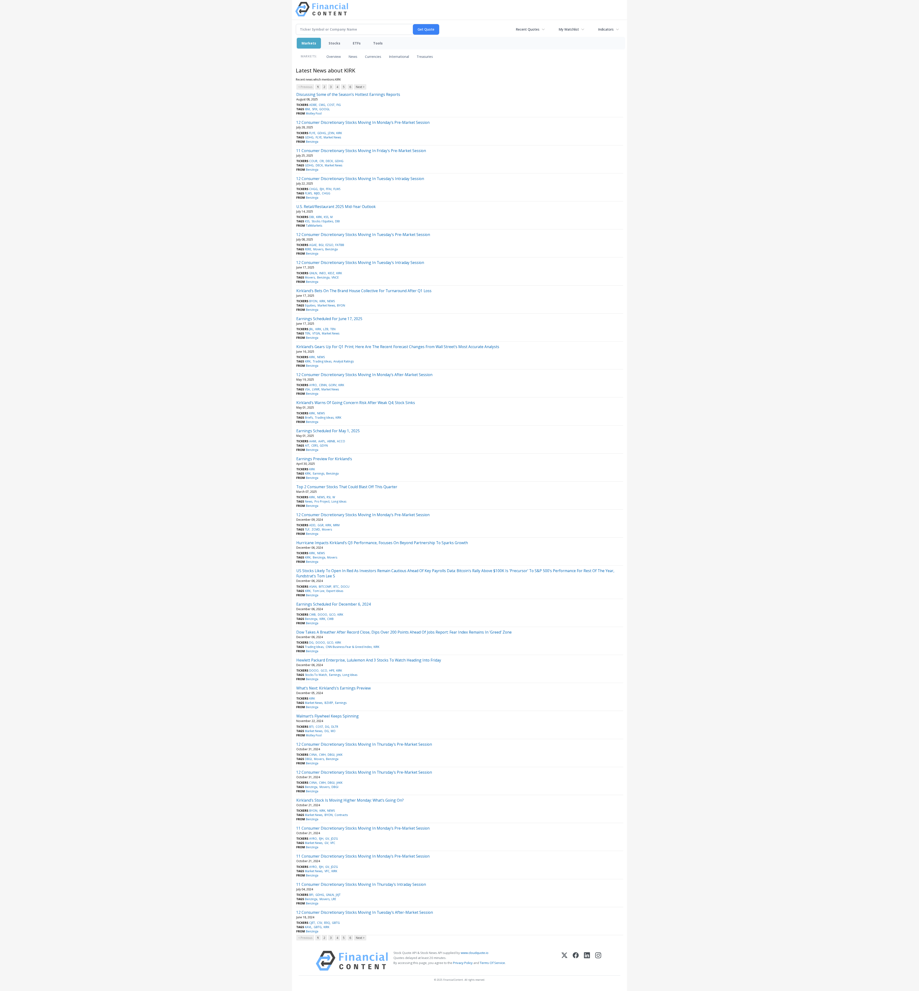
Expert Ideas (334, 591)
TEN (333, 329)
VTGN (316, 333)
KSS (326, 217)
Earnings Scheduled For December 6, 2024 (333, 604)
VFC (332, 843)
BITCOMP (325, 587)
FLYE (312, 133)
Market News (332, 137)
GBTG (336, 923)
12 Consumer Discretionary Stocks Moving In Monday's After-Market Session (364, 374)
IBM (307, 109)
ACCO (341, 441)
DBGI (331, 755)
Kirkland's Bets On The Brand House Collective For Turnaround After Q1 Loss (363, 290)
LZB (325, 329)
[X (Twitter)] (564, 960)
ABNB (331, 441)
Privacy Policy (463, 963)
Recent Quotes (527, 29)
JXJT (338, 895)
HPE (331, 670)
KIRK (339, 133)
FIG (338, 105)
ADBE (313, 105)
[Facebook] (576, 960)
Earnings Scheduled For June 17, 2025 (329, 318)
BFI (311, 895)
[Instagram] (598, 960)
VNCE (335, 277)
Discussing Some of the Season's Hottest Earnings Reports (348, 94)
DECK (329, 161)
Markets (309, 43)
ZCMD (316, 529)
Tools (378, 43)
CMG (322, 105)
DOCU (345, 587)
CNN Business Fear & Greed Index (349, 647)
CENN (323, 385)
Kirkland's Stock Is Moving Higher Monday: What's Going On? (350, 800)
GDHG (321, 133)
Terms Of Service (492, 963)
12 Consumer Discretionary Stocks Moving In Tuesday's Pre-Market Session (363, 234)
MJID (317, 193)
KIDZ (331, 273)
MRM (336, 525)
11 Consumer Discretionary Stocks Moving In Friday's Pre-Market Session (361, 150)
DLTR (334, 727)
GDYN (324, 445)
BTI (311, 727)
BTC (336, 587)
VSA (307, 389)
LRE (333, 899)
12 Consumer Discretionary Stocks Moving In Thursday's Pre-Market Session (364, 744)
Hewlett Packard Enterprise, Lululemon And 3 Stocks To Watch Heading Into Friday (368, 660)
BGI (321, 245)
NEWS (331, 301)
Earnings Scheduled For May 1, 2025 (328, 430)
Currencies (373, 56)
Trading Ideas (322, 361)
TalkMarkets (314, 226)
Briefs (309, 418)
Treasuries (425, 56)
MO (333, 731)
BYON (313, 301)
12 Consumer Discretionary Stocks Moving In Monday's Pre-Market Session (363, 122)
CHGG (313, 189)
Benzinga (312, 142)
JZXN (331, 133)
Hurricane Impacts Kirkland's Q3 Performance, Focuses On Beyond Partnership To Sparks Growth (382, 542)
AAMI (312, 441)
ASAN (313, 587)
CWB (312, 615)
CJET (312, 923)
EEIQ (327, 923)
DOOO (322, 615)
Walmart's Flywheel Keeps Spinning (327, 716)
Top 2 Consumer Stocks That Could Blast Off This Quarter (346, 486)
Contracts (341, 815)
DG (311, 643)
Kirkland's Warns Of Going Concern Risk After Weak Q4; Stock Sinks (355, 402)
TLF (307, 529)
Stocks (334, 43)
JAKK (339, 755)
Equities (310, 305)
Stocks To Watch (316, 675)
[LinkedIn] (587, 960)
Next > (360, 87)
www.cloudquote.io (474, 953)
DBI (311, 217)
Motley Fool (314, 113)
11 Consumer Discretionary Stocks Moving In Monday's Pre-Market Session (363, 828)
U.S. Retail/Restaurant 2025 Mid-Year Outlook (336, 206)
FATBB (339, 245)
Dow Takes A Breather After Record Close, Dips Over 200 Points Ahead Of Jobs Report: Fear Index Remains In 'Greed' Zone (404, 632)
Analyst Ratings (343, 361)
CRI (321, 161)
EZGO (329, 245)
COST (331, 105)
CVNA (313, 755)
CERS (314, 445)
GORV (332, 385)
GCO (332, 615)
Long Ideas (338, 501)
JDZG (334, 839)
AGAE (313, 245)
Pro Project (322, 501)
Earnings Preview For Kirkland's (324, 458)
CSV (319, 923)
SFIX (314, 109)
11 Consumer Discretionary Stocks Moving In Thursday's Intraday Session (361, 884)
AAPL (321, 441)
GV (327, 839)
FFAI (328, 189)
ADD (312, 525)
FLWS (336, 189)
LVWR (315, 389)
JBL (311, 329)
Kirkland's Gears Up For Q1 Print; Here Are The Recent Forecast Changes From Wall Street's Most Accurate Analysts (397, 346)
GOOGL (324, 109)
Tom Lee (319, 591)
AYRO (313, 385)
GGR (321, 525)
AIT (307, 445)
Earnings (318, 473)
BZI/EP (329, 703)
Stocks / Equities (322, 221)
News (352, 56)
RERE (308, 249)
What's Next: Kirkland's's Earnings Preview (333, 688)
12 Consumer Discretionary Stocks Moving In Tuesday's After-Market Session (364, 912)
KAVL (308, 927)
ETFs (357, 43)
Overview (333, 56)
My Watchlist (569, 29)
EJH (322, 189)
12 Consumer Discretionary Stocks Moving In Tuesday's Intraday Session (360, 178)
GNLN (313, 273)
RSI (329, 497)
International (399, 56)
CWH (322, 755)
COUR (313, 161)
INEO (322, 273)
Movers (318, 249)
